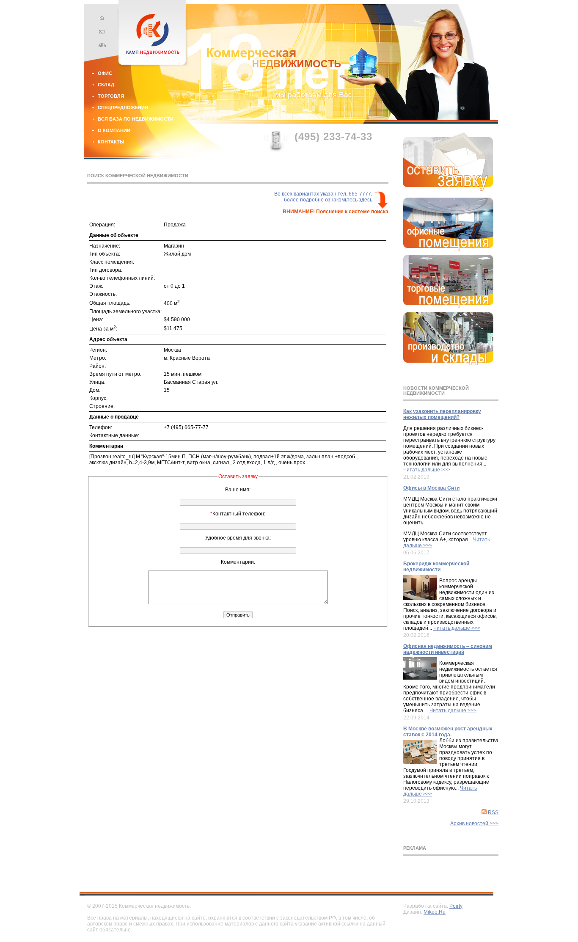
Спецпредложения (123, 107)
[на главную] (101, 19)
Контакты (111, 141)
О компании (114, 130)
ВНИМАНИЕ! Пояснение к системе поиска (335, 212)
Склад (106, 84)
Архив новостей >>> (474, 823)
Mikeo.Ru (435, 912)
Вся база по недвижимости (135, 118)
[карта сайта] (101, 46)
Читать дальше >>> (426, 470)
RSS (493, 812)
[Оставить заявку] (448, 189)
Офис (105, 73)
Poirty (455, 906)
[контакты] (101, 32)
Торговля (111, 96)
